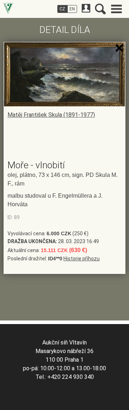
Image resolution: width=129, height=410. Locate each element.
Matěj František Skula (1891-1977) (51, 114)
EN (72, 8)
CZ (62, 8)
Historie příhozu (81, 258)
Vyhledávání (100, 9)
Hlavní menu (116, 9)
